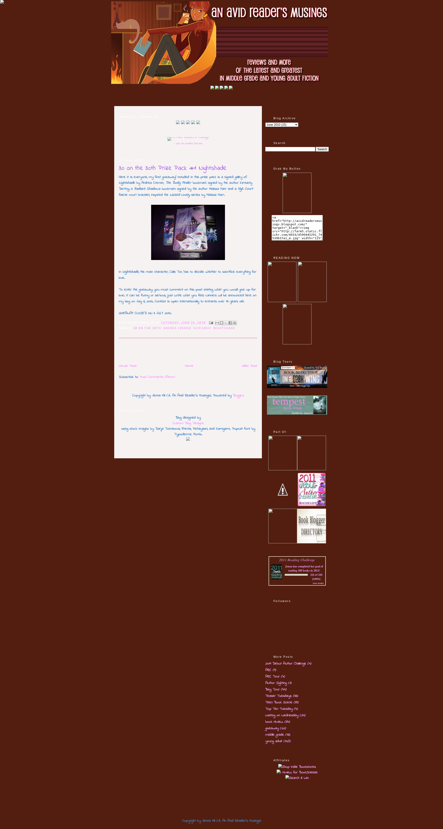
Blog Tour (272, 689)
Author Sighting (276, 683)
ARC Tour (272, 676)
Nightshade (224, 328)
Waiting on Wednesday (281, 715)
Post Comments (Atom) (157, 377)
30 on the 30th (147, 328)
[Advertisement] (173, 351)
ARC (268, 670)
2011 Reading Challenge (297, 559)
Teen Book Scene (278, 702)
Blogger (238, 395)
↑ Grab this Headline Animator (188, 143)
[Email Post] (211, 322)
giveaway (202, 328)
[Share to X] (226, 323)
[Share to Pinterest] (234, 323)
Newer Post (128, 366)
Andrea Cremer (177, 328)
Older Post (249, 366)
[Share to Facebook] (230, 323)
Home (189, 366)
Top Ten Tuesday (279, 709)
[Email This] (217, 323)
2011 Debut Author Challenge (285, 663)
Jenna (288, 566)
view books (318, 583)
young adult (273, 741)
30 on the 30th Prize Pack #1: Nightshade (173, 168)
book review (274, 722)
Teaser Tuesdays (278, 696)
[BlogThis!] (221, 323)
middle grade (274, 734)
